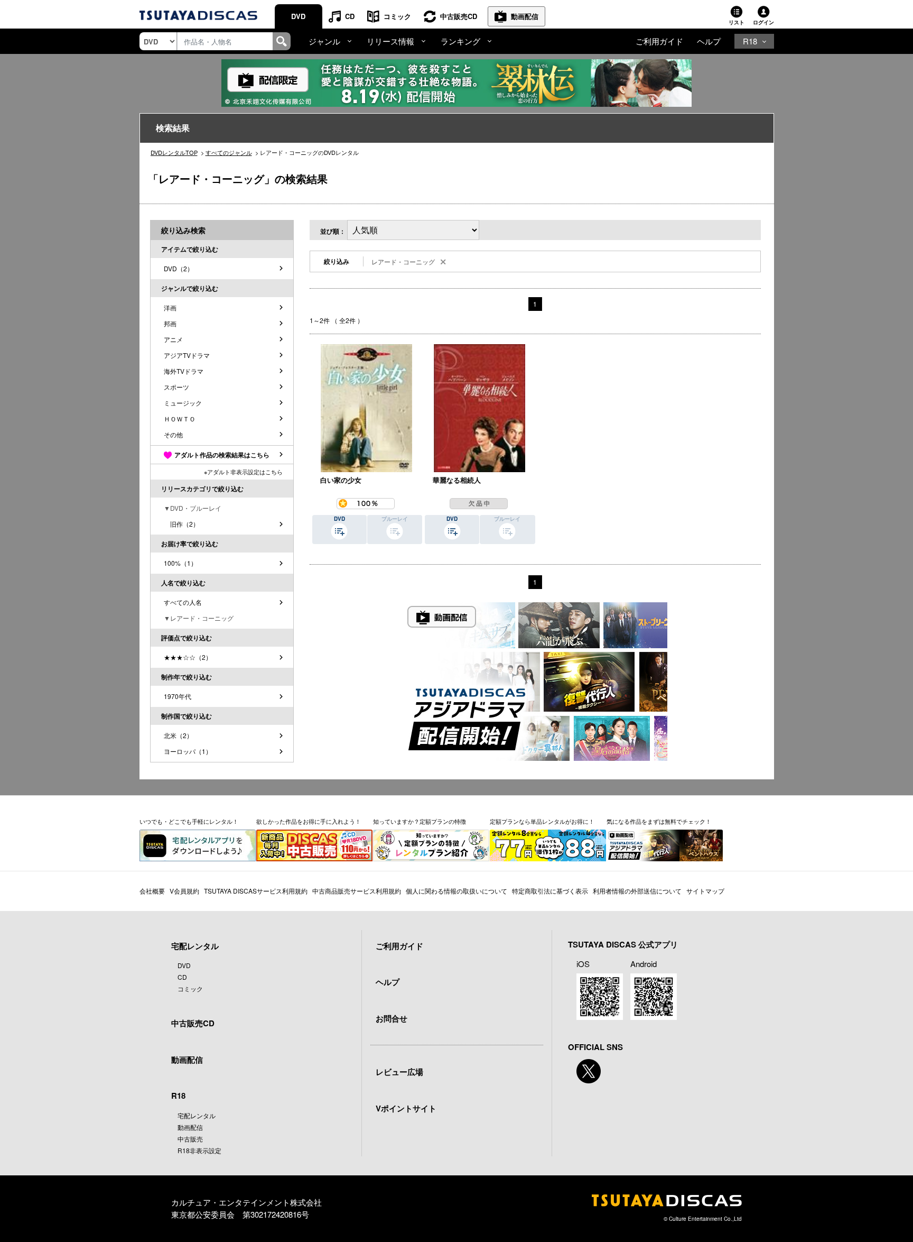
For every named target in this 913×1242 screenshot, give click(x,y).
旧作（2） (181, 523)
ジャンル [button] (324, 41)
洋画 (170, 307)
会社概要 (152, 890)
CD (350, 16)
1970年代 (177, 696)
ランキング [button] (460, 41)
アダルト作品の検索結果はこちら (221, 454)
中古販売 (190, 1138)
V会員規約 (184, 890)
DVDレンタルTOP (174, 152)
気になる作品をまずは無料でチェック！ (659, 821)
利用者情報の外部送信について (637, 890)
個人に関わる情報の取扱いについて (456, 890)
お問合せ (391, 1018)
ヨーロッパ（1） (188, 751)
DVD (298, 16)
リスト (736, 22)
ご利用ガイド (659, 41)
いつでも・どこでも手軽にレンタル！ (188, 821)
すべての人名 (183, 601)
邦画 (170, 323)
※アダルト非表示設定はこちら (243, 471)
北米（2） (178, 735)
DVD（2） (178, 268)
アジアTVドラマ (187, 355)
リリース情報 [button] (390, 41)
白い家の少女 (340, 480)
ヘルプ (709, 41)
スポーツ (176, 386)
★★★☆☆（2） (188, 656)
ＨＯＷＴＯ (179, 418)
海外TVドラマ (183, 370)
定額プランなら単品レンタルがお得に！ (542, 821)
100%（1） (180, 562)
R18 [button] (750, 41)
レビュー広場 (399, 1072)
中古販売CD (458, 16)
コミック (397, 16)
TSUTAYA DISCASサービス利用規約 (256, 890)
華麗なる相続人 (457, 480)
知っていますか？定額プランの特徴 (419, 821)
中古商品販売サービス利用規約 (356, 890)
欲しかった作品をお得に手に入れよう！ (308, 821)
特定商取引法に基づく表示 (550, 890)
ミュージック (183, 402)
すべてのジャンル (229, 152)
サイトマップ (705, 890)
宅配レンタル (197, 1115)
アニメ (173, 339)
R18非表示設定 (199, 1150)
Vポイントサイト (406, 1108)
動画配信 (524, 16)
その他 (173, 434)
